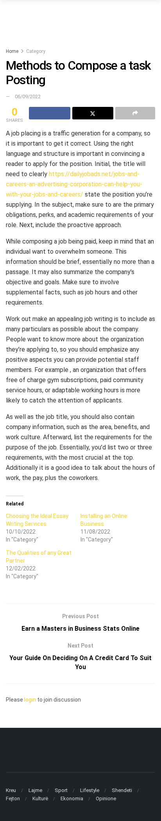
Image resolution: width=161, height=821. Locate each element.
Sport (61, 790)
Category (35, 51)
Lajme (35, 790)
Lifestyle (89, 790)
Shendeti (122, 790)
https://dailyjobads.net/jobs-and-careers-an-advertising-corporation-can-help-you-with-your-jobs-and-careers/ (74, 184)
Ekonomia (72, 798)
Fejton (13, 798)
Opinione (106, 798)
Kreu (11, 790)
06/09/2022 (28, 96)
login (30, 699)
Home (12, 51)
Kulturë (40, 798)
